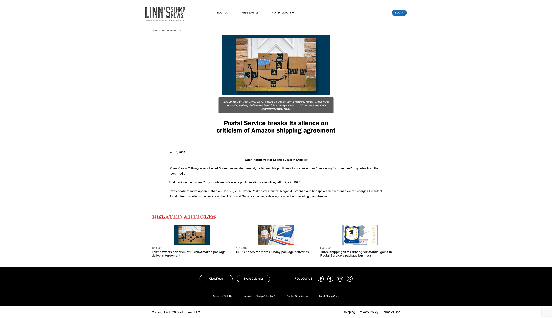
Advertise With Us (222, 296)
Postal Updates (171, 30)
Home (155, 30)
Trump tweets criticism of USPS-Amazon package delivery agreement (189, 253)
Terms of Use (391, 312)
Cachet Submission (297, 296)
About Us (222, 12)
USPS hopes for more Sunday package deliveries (272, 252)
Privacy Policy (368, 312)
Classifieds (216, 278)
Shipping (349, 312)
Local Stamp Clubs (329, 296)
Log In (399, 12)
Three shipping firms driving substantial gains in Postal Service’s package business (356, 253)
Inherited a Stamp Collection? (259, 296)
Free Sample (250, 12)
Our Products (282, 12)
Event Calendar (253, 278)
